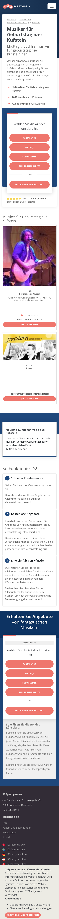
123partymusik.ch (16, 864)
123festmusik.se (15, 849)
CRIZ (29, 291)
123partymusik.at (16, 859)
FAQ (4, 822)
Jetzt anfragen (29, 324)
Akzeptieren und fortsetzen (23, 915)
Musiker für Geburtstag (18, 22)
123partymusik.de (16, 854)
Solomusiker (25, 19)
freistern (29, 365)
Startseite (11, 19)
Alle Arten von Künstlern (29, 184)
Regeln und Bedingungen (16, 827)
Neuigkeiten (9, 832)
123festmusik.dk (15, 844)
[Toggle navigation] (52, 6)
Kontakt (6, 837)
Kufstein (36, 22)
